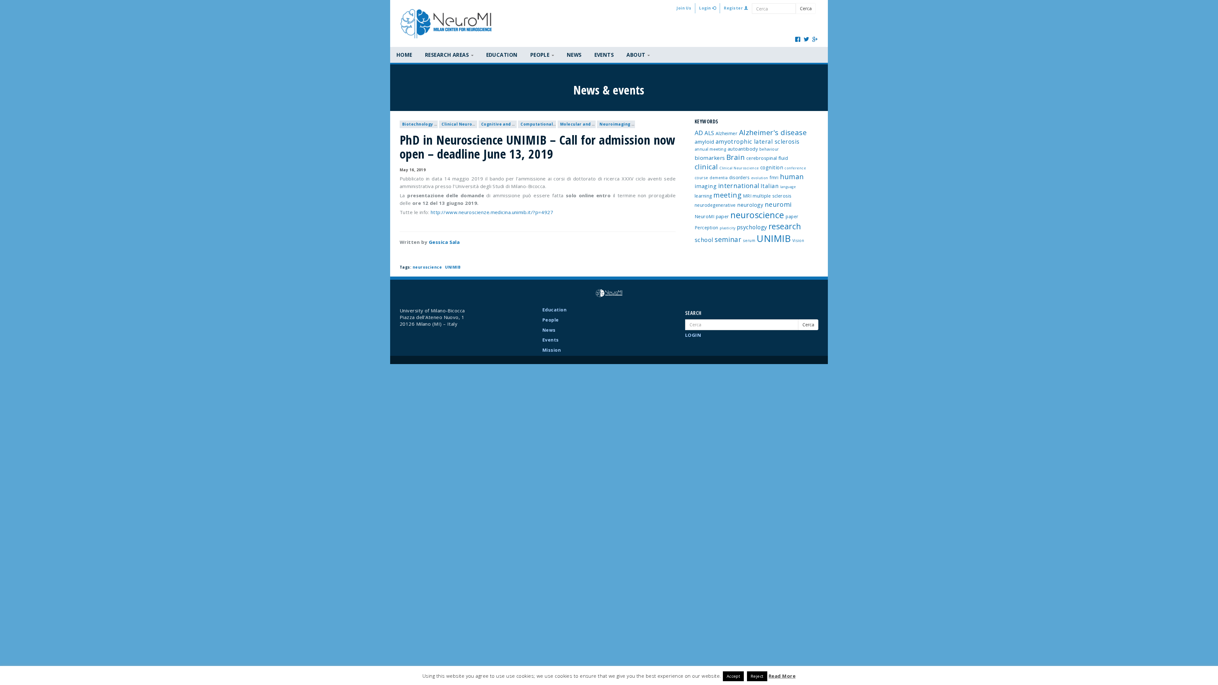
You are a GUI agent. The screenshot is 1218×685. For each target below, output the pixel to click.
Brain (735, 157)
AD (699, 132)
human (792, 176)
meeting (727, 194)
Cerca (806, 8)
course (701, 177)
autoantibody (743, 149)
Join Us (684, 8)
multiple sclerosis (772, 195)
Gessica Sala (444, 242)
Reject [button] (757, 676)
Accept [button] (733, 676)
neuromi (778, 204)
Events (604, 54)
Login (705, 8)
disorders (739, 177)
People (550, 320)
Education (502, 54)
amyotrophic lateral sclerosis (758, 141)
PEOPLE (540, 54)
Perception (706, 228)
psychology (752, 227)
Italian (770, 186)
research (785, 226)
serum (749, 240)
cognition (771, 167)
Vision (798, 240)
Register (734, 8)
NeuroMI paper (712, 216)
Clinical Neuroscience (465, 124)
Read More (782, 676)
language (788, 187)
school (704, 240)
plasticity (728, 228)
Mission (551, 350)
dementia (719, 177)
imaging (706, 186)
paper (792, 216)
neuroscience (427, 267)
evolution (759, 178)
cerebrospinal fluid (767, 158)
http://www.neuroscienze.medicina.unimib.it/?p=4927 (492, 212)
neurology (750, 204)
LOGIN (693, 335)
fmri (773, 177)
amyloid (704, 141)
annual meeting (710, 149)
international (738, 185)
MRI (747, 196)
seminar (728, 239)
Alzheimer (726, 133)
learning (703, 196)
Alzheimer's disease (773, 132)
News (574, 54)
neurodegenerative (715, 205)
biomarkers (710, 157)
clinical (706, 166)
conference (795, 168)
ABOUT (636, 54)
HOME (404, 54)
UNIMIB (453, 267)
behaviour (769, 149)
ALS (709, 133)
